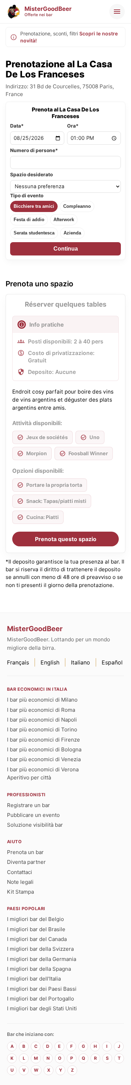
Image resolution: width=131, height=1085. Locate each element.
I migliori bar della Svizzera (40, 949)
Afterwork (63, 219)
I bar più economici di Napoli (42, 719)
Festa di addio (29, 219)
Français (18, 662)
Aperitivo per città (29, 777)
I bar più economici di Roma (41, 710)
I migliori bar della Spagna (39, 968)
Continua (65, 249)
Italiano (80, 662)
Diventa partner (26, 862)
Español (112, 662)
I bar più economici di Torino (42, 729)
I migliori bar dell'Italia (34, 978)
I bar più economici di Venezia (44, 759)
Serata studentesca (34, 233)
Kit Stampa (20, 891)
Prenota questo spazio (65, 538)
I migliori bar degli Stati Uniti (42, 1008)
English (50, 662)
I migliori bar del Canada (37, 939)
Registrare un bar (28, 805)
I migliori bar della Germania (41, 959)
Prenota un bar (25, 852)
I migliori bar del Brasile (36, 929)
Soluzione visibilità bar (35, 824)
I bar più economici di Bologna (44, 749)
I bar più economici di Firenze (43, 739)
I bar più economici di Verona (43, 769)
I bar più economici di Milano (42, 699)
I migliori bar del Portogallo (40, 998)
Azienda (72, 233)
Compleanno (77, 206)
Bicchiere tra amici (34, 206)
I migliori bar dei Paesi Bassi (42, 988)
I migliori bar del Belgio (35, 919)
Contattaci (19, 872)
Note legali (20, 882)
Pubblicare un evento (33, 815)
